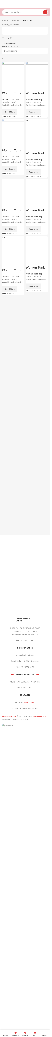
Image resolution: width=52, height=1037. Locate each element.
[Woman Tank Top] (13, 73)
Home (5, 20)
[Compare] (5, 87)
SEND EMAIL (30, 702)
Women (15, 20)
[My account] (47, 4)
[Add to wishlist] (19, 87)
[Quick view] (12, 87)
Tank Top (14, 99)
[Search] (45, 12)
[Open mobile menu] (3, 4)
